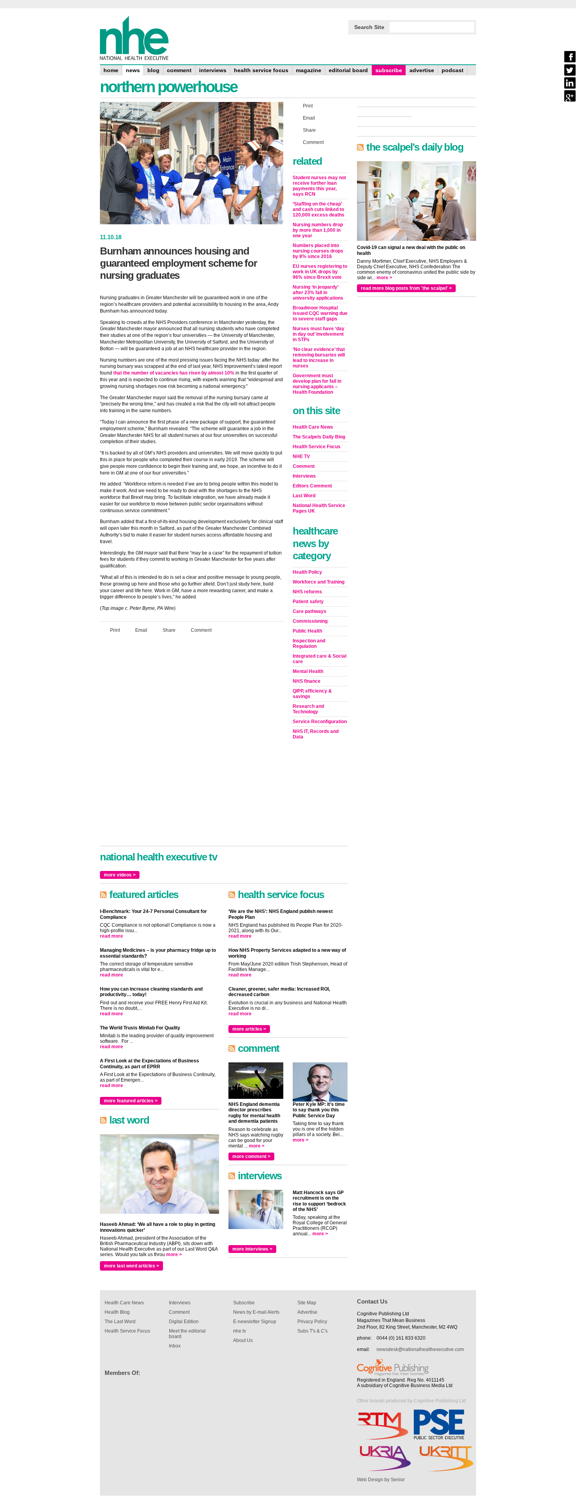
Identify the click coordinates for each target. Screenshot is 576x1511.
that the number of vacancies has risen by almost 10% (173, 373)
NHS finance (307, 681)
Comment (201, 630)
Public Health (307, 631)
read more (111, 936)
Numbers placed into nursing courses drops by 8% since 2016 (318, 251)
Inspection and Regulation (309, 643)
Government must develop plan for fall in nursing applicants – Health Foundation (317, 384)
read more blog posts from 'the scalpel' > (406, 288)
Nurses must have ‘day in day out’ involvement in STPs (318, 334)
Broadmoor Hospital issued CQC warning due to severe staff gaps (320, 313)
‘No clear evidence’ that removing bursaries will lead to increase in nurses (319, 358)
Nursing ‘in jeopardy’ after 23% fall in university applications (318, 292)
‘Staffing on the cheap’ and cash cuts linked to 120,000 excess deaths (318, 209)
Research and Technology (308, 709)
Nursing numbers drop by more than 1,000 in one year (318, 230)
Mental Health (308, 671)
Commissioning (310, 621)
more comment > (251, 1156)
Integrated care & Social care (319, 658)
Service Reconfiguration (320, 721)
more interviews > (252, 1249)
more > (174, 1254)
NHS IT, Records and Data (316, 734)
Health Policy (307, 572)
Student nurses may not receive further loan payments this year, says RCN (319, 186)
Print (115, 630)
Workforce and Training (318, 582)
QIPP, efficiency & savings (312, 693)
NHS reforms (307, 592)
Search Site (369, 27)
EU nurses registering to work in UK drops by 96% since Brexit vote (320, 272)
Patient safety (308, 601)
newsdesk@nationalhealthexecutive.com (420, 1349)
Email (141, 630)
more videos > (120, 875)
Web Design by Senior (381, 1479)
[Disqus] (191, 743)
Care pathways (309, 611)
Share (169, 630)
